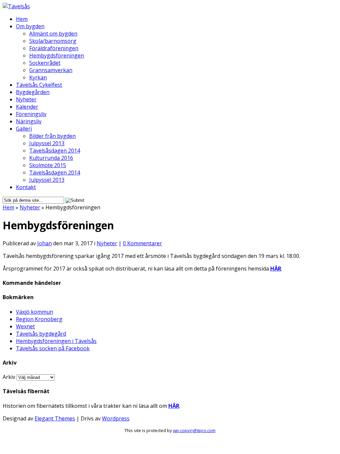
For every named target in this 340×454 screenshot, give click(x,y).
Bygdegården (32, 92)
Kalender (27, 106)
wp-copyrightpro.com (194, 430)
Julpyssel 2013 (46, 143)
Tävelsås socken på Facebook (53, 348)
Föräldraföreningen (53, 48)
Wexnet (25, 326)
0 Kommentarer (142, 243)
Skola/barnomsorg (52, 41)
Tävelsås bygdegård (41, 333)
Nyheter (26, 99)
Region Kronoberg (39, 319)
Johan (44, 243)
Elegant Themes (55, 418)
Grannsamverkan (50, 70)
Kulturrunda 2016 (51, 158)
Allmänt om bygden (53, 33)
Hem (22, 19)
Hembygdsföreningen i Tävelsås (56, 341)
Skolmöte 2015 (47, 165)
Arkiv (9, 377)
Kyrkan (38, 77)
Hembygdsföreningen (56, 55)
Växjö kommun (34, 311)
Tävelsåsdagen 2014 (54, 150)
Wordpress (115, 418)
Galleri (24, 128)
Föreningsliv (31, 114)
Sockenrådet (44, 62)
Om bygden (30, 26)
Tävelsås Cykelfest (39, 84)
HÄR (275, 268)
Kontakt (26, 187)
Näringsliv (29, 121)
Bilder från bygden (52, 136)
